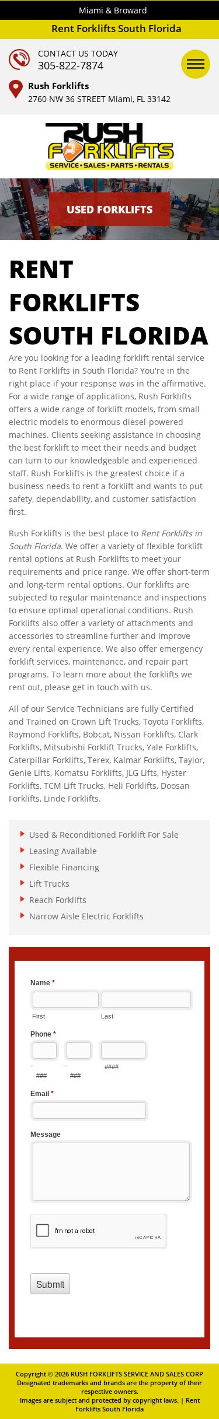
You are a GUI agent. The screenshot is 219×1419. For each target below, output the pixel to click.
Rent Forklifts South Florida (137, 1404)
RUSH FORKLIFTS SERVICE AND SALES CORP (137, 1373)
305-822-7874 (70, 65)
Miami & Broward (113, 10)
